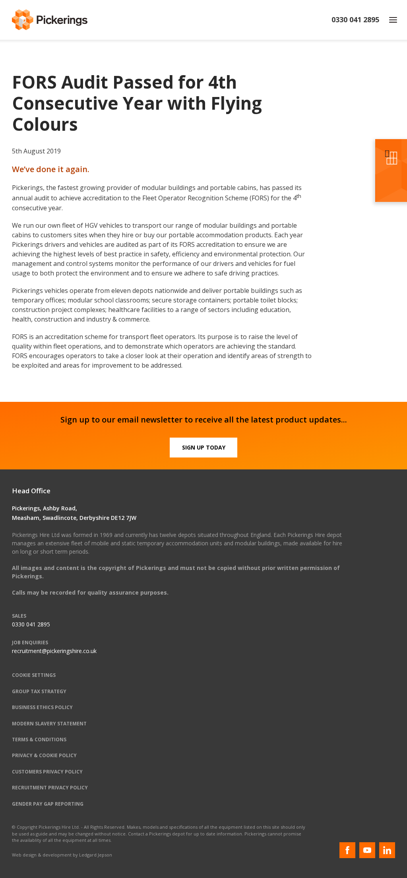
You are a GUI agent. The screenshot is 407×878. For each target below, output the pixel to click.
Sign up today (203, 447)
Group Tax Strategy (39, 691)
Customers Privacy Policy (47, 771)
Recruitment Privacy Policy (50, 787)
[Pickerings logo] (49, 20)
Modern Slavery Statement (49, 723)
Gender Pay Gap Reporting (47, 803)
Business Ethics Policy (42, 707)
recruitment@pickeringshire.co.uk (54, 651)
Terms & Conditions (39, 739)
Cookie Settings (34, 675)
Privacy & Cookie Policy (44, 755)
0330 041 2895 (31, 624)
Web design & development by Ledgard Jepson (62, 855)
